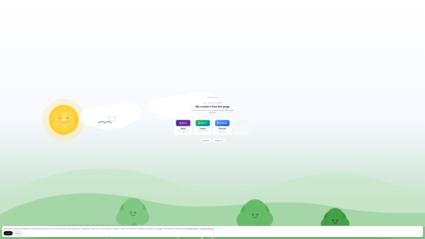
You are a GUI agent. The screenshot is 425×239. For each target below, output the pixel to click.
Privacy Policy (193, 229)
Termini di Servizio (207, 229)
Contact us (219, 141)
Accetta (8, 233)
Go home (205, 141)
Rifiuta (17, 233)
